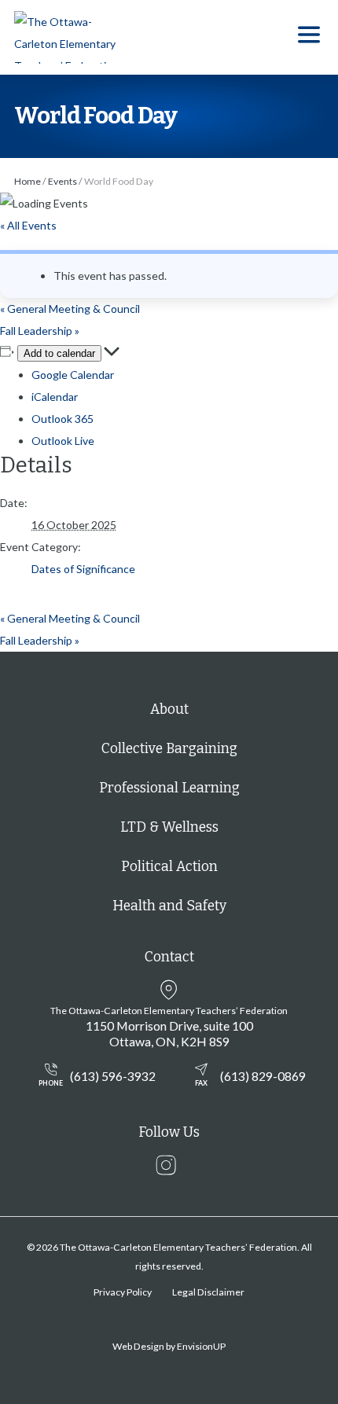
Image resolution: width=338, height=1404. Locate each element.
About (169, 709)
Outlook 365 (62, 418)
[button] (309, 37)
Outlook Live (62, 440)
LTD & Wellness (169, 827)
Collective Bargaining (169, 749)
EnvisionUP (201, 1346)
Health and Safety (169, 906)
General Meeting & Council (70, 308)
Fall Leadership (39, 330)
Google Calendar (72, 374)
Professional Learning (169, 788)
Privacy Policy (123, 1292)
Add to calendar (59, 353)
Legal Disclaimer (208, 1292)
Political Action (169, 866)
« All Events (28, 225)
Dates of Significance (83, 568)
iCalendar (54, 396)
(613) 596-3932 (97, 1077)
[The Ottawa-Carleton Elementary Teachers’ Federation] (70, 37)
